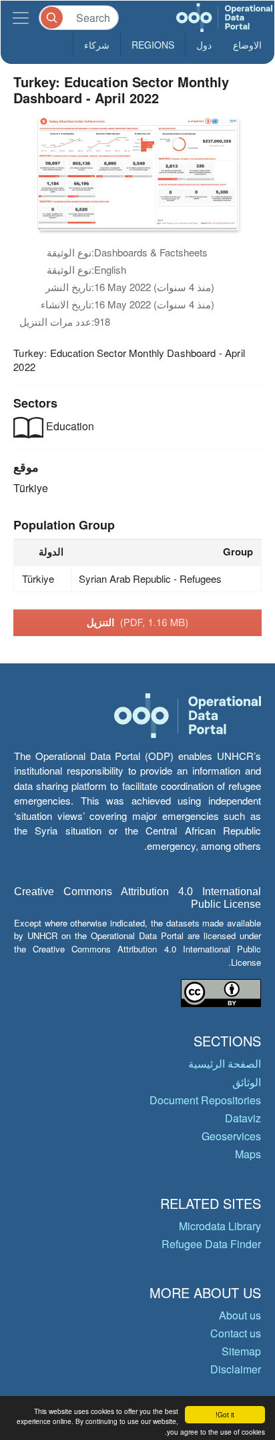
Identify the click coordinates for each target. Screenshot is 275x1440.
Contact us (235, 1333)
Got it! (225, 1414)
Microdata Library (220, 1226)
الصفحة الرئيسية (224, 1063)
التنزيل (138, 622)
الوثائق (246, 1082)
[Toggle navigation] (21, 18)
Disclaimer (235, 1369)
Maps (248, 1154)
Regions (152, 44)
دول (204, 44)
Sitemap (241, 1351)
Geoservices (231, 1136)
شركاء (96, 44)
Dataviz (243, 1118)
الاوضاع (247, 44)
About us (240, 1315)
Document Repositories (205, 1100)
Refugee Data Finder (211, 1244)
